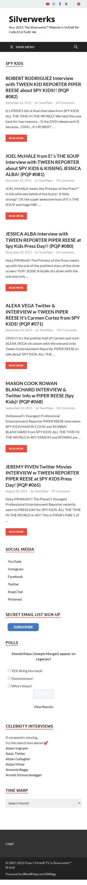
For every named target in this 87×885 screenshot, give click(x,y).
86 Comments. (66, 408)
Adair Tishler (15, 753)
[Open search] (75, 47)
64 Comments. (65, 103)
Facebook (15, 576)
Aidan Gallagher (18, 759)
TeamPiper (46, 103)
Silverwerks (32, 19)
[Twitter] (66, 4)
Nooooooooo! (22, 678)
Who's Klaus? (21, 686)
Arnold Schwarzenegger (24, 775)
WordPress (30, 874)
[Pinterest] (78, 4)
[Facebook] (60, 4)
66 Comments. (65, 252)
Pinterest (15, 599)
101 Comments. (67, 330)
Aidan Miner (15, 764)
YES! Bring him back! (27, 671)
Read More (15, 137)
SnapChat (15, 591)
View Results (44, 706)
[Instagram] (53, 4)
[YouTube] (47, 4)
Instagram (15, 569)
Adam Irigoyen (17, 748)
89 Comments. (61, 491)
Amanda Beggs (17, 769)
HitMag (50, 874)
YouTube (14, 561)
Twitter (13, 584)
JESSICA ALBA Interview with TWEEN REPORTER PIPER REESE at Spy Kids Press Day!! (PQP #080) (43, 240)
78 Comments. (65, 180)
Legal (10, 843)
